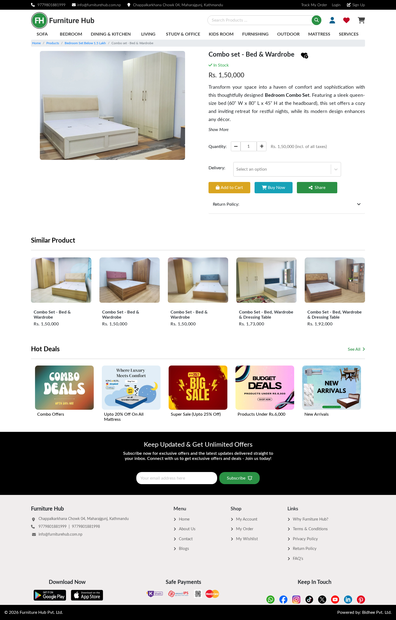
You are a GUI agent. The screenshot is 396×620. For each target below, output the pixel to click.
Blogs (184, 549)
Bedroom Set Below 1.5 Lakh (85, 43)
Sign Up (358, 5)
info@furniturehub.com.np (99, 5)
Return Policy (305, 549)
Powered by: (364, 612)
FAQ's (298, 559)
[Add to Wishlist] (304, 56)
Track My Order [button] (314, 5)
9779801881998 (86, 527)
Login (336, 5)
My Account (246, 519)
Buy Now (276, 187)
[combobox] (236, 169)
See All (354, 349)
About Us (187, 529)
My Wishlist (247, 539)
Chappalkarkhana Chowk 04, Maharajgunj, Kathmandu (178, 5)
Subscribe (236, 478)
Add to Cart (232, 187)
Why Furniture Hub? (310, 519)
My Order (244, 529)
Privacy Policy (305, 539)
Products (52, 43)
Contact (186, 539)
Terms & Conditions (310, 529)
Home (36, 43)
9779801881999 (51, 5)
